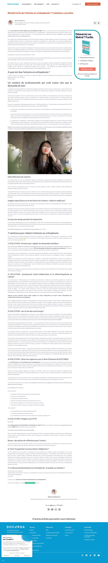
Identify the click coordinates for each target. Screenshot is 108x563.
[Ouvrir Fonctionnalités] (31, 4)
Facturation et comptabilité (37, 543)
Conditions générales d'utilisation (89, 536)
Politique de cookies (89, 539)
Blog (47, 530)
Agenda (32, 530)
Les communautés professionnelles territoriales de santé (24, 425)
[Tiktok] (90, 555)
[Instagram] (55, 509)
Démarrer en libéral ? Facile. (85, 35)
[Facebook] (48, 509)
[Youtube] (52, 509)
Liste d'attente (33, 540)
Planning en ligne (34, 538)
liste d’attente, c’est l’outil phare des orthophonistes (25, 362)
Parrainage (48, 538)
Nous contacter (69, 532)
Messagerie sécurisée (35, 535)
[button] (3, 560)
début (14, 427)
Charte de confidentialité (90, 532)
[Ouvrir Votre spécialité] (43, 4)
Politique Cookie (24, 549)
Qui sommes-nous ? (70, 530)
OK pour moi (27, 555)
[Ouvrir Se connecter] (80, 4)
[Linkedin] (59, 509)
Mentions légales (88, 530)
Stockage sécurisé (34, 550)
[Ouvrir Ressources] (59, 4)
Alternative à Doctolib (51, 535)
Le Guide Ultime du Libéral (52, 532)
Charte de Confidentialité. (12, 550)
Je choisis (17, 555)
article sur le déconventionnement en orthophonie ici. (31, 479)
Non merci (6, 555)
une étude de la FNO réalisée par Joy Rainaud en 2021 (26, 30)
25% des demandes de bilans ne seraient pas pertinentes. (50, 248)
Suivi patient (33, 532)
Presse (66, 535)
